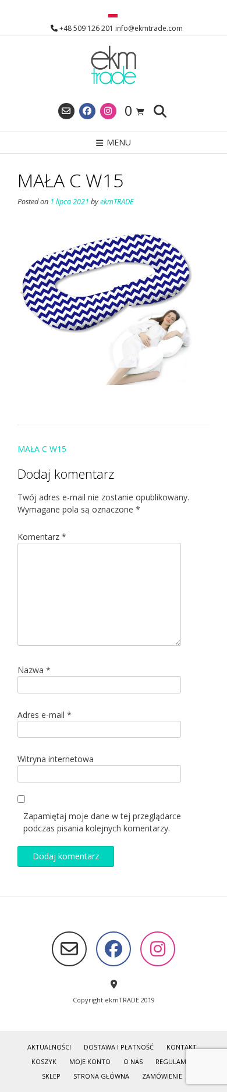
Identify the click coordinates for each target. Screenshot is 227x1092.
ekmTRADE (117, 202)
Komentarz (41, 536)
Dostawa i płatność (119, 1047)
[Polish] (113, 14)
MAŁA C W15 (41, 448)
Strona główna (101, 1076)
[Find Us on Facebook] (87, 111)
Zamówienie (162, 1076)
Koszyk (43, 1061)
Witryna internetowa (55, 758)
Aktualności (49, 1047)
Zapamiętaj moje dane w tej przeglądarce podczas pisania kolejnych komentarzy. (102, 822)
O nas (133, 1061)
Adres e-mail (44, 714)
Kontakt (181, 1047)
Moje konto (90, 1061)
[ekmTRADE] (113, 66)
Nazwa (34, 669)
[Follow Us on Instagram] (108, 111)
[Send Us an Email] (66, 111)
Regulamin (174, 1061)
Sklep (51, 1076)
